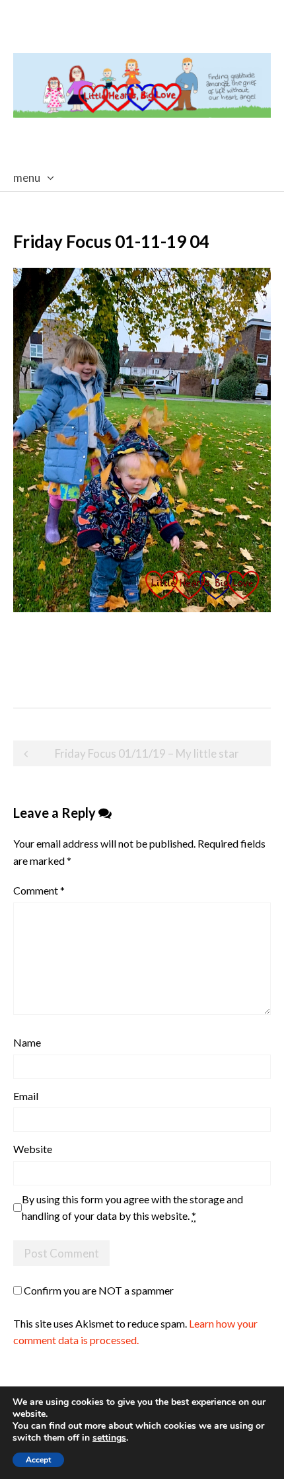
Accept (38, 1460)
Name (27, 1042)
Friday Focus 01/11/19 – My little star (147, 753)
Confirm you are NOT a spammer (98, 1290)
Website (32, 1148)
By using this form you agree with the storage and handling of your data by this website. (132, 1207)
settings (109, 1438)
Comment (39, 890)
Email (25, 1096)
